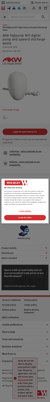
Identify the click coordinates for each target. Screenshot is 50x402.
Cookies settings (25, 211)
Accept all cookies (24, 217)
